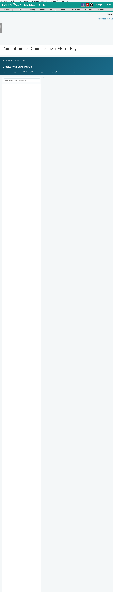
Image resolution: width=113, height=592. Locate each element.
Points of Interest (14, 60)
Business (88, 10)
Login (100, 5)
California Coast (29, 5)
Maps (42, 10)
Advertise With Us (105, 19)
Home (109, 5)
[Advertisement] (42, 28)
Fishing (32, 10)
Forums (101, 10)
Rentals (63, 10)
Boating (21, 10)
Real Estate (76, 10)
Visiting (53, 10)
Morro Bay (42, 5)
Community (8, 10)
